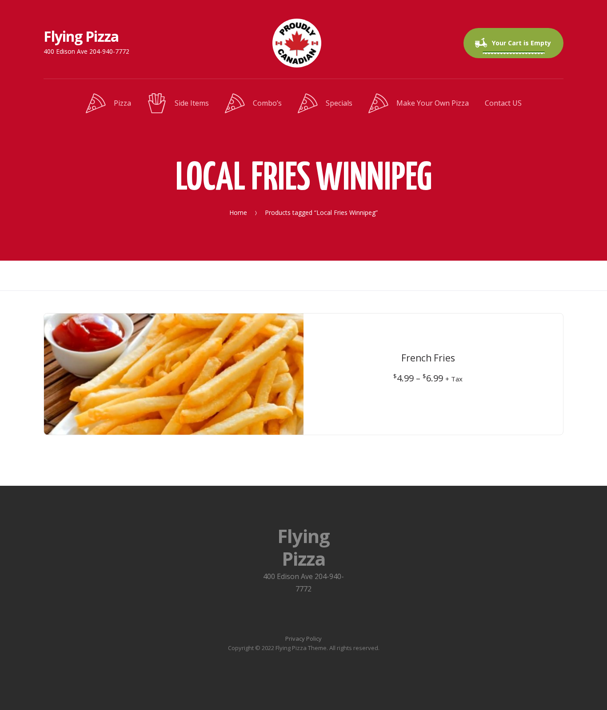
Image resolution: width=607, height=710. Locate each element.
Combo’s (267, 103)
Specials (339, 103)
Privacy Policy (303, 639)
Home (238, 212)
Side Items (192, 103)
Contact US (503, 103)
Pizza (122, 103)
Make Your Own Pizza (432, 103)
